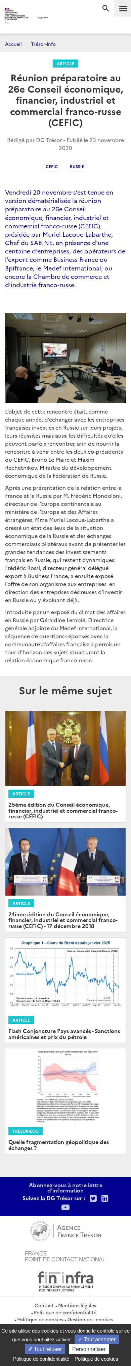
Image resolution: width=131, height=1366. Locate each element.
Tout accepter (99, 1339)
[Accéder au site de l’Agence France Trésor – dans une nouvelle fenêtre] (65, 1230)
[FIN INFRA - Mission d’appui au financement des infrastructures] (65, 1280)
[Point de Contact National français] (65, 1255)
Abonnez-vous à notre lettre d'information (65, 1187)
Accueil (13, 43)
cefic (52, 166)
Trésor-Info (43, 43)
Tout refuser (47, 1349)
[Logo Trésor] (58, 18)
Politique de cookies (40, 1319)
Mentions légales (77, 1305)
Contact (44, 1305)
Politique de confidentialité (65, 1312)
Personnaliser (88, 1349)
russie (77, 166)
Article (65, 63)
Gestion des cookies (90, 1319)
